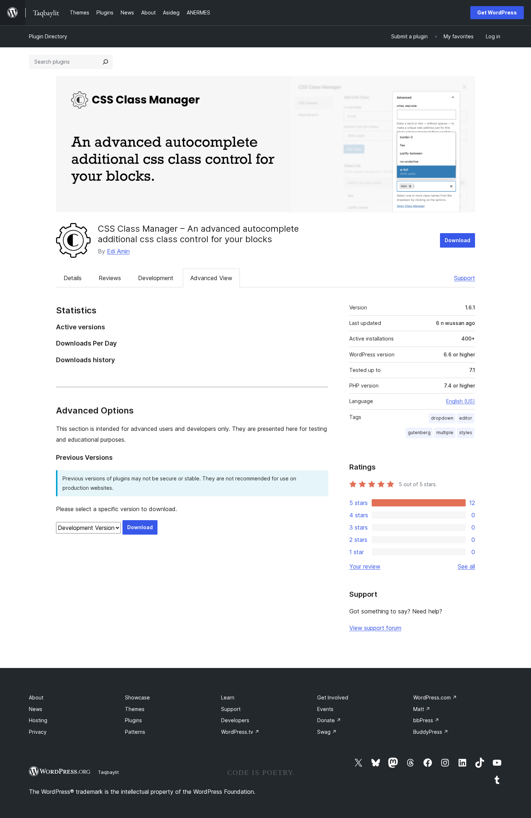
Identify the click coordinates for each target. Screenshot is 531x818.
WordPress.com (435, 697)
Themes (134, 709)
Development (155, 278)
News (35, 709)
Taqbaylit (108, 772)
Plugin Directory (48, 36)
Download (457, 240)
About (36, 697)
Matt (421, 709)
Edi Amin (118, 251)
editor (465, 418)
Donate (329, 720)
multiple (444, 432)
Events (325, 709)
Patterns (135, 732)
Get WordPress (497, 12)
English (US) (460, 401)
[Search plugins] (105, 62)
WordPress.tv (240, 732)
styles (465, 432)
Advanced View (211, 278)
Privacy (38, 732)
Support (464, 278)
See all (466, 566)
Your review (364, 566)
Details (73, 278)
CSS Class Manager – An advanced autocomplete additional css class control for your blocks (198, 233)
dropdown (442, 418)
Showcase (137, 697)
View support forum (375, 627)
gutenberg (419, 432)
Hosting (38, 720)
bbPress (426, 720)
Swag (327, 732)
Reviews (110, 278)
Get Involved (332, 697)
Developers (235, 720)
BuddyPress (430, 732)
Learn (227, 697)
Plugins (133, 720)
